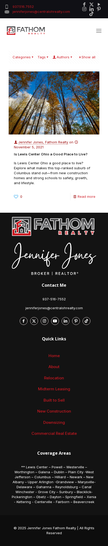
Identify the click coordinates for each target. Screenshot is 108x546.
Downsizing (54, 422)
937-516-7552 (54, 299)
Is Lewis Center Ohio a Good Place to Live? (51, 154)
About (54, 366)
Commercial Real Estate (54, 433)
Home (54, 355)
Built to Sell (54, 400)
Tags (41, 57)
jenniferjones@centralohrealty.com (54, 308)
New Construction (54, 411)
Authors (63, 57)
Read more (86, 196)
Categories (22, 57)
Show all (88, 57)
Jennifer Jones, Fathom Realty (43, 142)
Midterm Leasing (54, 388)
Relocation (54, 377)
